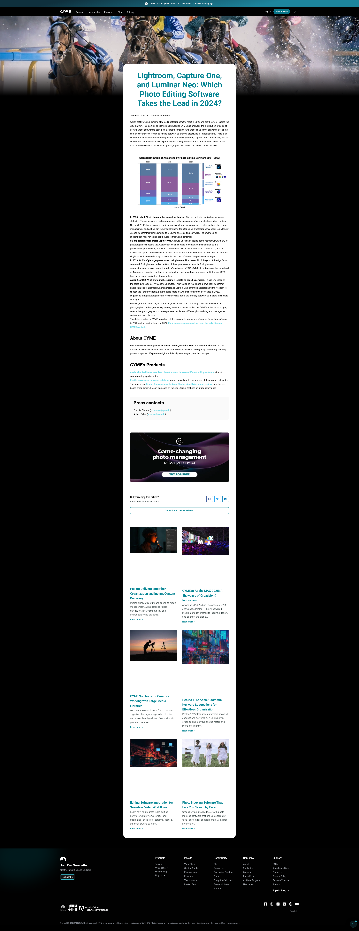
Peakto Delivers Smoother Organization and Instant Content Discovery (152, 593)
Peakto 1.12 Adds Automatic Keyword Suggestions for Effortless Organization (202, 704)
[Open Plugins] (112, 12)
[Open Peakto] (84, 12)
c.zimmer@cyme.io (160, 410)
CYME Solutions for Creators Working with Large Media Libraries (149, 701)
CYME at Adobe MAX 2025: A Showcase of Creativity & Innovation (202, 595)
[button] (209, 499)
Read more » (136, 619)
